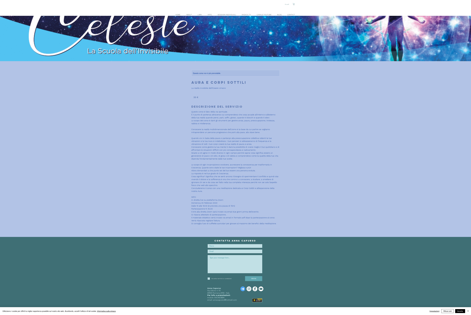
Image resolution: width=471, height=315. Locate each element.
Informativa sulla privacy (106, 311)
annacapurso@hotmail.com (225, 300)
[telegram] (242, 288)
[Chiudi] (468, 311)
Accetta (460, 311)
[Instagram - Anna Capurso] (249, 288)
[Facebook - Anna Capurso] (255, 288)
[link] (294, 4)
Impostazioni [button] (434, 311)
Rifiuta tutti (447, 311)
